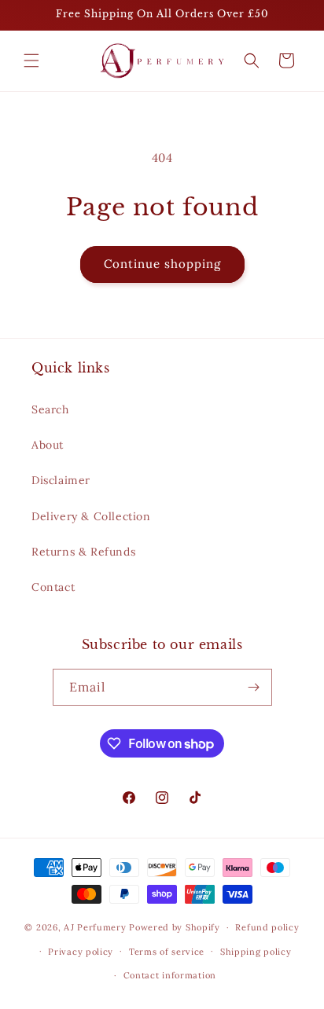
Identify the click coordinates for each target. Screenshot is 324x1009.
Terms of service (166, 951)
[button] (31, 60)
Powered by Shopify (174, 927)
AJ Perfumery (95, 927)
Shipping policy (256, 951)
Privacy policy (80, 951)
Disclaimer (60, 480)
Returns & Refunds (83, 552)
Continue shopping (162, 263)
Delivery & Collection (91, 516)
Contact (53, 587)
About (47, 445)
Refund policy (267, 927)
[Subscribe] (254, 687)
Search (50, 409)
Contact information (169, 975)
